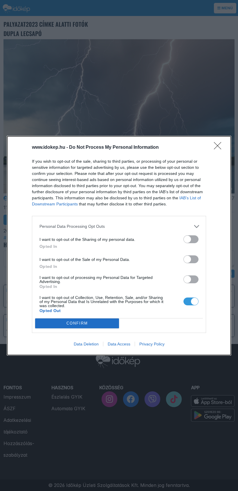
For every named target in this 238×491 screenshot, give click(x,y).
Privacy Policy (152, 344)
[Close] (219, 147)
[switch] (191, 239)
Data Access (119, 344)
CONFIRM (77, 323)
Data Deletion (86, 344)
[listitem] (119, 226)
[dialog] (119, 245)
